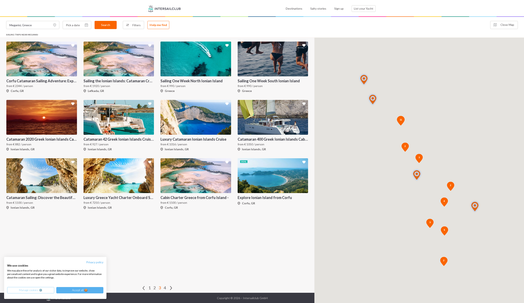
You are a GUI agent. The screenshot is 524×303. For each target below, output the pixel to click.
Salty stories (318, 8)
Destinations (294, 8)
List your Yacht (363, 8)
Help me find (158, 25)
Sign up (339, 8)
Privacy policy (94, 262)
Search (105, 25)
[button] (475, 206)
